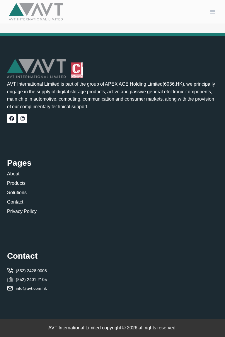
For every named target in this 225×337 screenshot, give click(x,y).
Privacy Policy (22, 211)
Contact (15, 201)
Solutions (17, 192)
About (13, 173)
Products (16, 183)
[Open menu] (212, 11)
